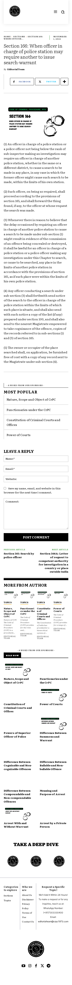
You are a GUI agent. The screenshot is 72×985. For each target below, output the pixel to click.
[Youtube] (23, 966)
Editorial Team (16, 69)
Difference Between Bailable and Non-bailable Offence (53, 765)
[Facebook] (36, 966)
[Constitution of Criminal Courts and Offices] (44, 595)
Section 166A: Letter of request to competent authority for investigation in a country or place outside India (53, 562)
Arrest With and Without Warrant (16, 825)
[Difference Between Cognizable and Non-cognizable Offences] (18, 753)
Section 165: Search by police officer (19, 555)
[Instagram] (30, 966)
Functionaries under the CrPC (29, 409)
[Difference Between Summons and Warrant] (54, 724)
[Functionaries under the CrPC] (27, 595)
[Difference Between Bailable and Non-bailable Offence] (54, 753)
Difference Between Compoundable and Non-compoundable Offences (17, 796)
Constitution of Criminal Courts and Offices (43, 614)
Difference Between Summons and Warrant (53, 736)
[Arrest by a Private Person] (54, 814)
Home (7, 36)
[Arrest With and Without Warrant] (18, 814)
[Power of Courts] (61, 595)
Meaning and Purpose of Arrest (52, 792)
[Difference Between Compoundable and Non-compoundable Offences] (18, 781)
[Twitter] (42, 966)
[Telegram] (48, 966)
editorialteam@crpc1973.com (53, 921)
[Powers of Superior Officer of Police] (18, 724)
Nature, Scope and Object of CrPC (31, 399)
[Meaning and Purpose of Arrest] (54, 781)
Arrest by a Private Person (53, 825)
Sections (19, 36)
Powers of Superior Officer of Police (17, 734)
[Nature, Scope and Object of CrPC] (11, 595)
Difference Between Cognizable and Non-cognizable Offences (18, 765)
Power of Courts (18, 435)
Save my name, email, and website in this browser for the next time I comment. (32, 490)
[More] (64, 81)
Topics (8, 602)
